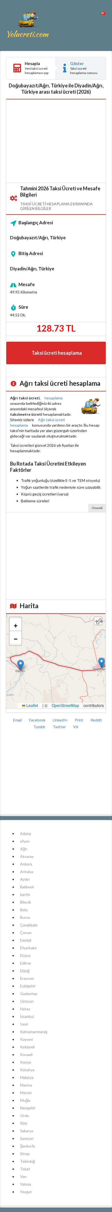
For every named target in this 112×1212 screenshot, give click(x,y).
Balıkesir (27, 886)
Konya (25, 1062)
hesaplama (54, 398)
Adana (25, 833)
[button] (101, 663)
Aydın (25, 879)
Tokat (25, 1169)
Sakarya (26, 1130)
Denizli (25, 940)
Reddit (96, 720)
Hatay (25, 1008)
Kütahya (27, 1069)
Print (79, 720)
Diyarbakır (28, 947)
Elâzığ (25, 970)
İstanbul (27, 1016)
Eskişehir (27, 986)
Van (23, 1176)
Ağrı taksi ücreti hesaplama (37, 422)
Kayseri (26, 1039)
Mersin (26, 1092)
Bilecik (25, 902)
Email (18, 720)
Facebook (37, 720)
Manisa (26, 1085)
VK (76, 726)
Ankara (26, 864)
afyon (25, 841)
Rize (23, 1123)
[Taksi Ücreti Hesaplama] (28, 25)
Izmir (24, 1024)
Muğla (25, 1100)
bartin (25, 894)
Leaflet (31, 705)
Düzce (25, 955)
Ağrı (23, 848)
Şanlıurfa (27, 1146)
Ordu (24, 1115)
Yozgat (26, 1191)
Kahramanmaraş (33, 1031)
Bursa (25, 917)
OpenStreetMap (65, 705)
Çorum (26, 932)
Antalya (26, 871)
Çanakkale (29, 925)
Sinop (25, 1153)
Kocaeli (26, 1054)
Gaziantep (29, 993)
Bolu (24, 909)
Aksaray (27, 856)
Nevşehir (27, 1108)
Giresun (27, 1001)
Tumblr (39, 726)
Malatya (26, 1077)
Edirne (25, 963)
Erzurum (27, 978)
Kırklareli (27, 1047)
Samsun (26, 1138)
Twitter (60, 726)
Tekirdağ (27, 1161)
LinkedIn (60, 720)
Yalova (25, 1184)
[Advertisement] (56, 141)
